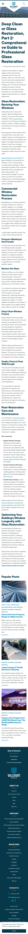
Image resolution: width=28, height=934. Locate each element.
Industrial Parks (14, 871)
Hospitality (14, 862)
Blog (14, 803)
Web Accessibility (14, 912)
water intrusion (8, 476)
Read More (5, 634)
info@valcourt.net (15, 897)
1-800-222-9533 (14, 893)
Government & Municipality (14, 877)
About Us (14, 791)
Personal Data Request (14, 918)
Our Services (14, 756)
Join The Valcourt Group (14, 794)
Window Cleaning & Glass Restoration (14, 818)
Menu (3, 3)
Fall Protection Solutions (14, 834)
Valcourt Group (14, 7)
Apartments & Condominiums (14, 852)
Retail (14, 874)
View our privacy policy (14, 926)
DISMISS (14, 931)
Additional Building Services (14, 837)
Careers (14, 797)
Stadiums (14, 881)
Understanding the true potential (12, 158)
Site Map (14, 915)
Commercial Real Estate (14, 762)
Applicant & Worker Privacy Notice (14, 909)
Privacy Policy (14, 906)
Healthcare (14, 865)
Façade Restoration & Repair (14, 831)
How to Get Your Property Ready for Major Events (13, 615)
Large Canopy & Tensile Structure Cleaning (12, 668)
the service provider (18, 418)
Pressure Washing (14, 822)
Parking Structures (14, 856)
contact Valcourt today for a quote (13, 565)
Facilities (14, 859)
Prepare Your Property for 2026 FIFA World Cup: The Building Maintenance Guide (13, 721)
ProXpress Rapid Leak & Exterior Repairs (14, 825)
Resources (14, 806)
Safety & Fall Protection (10, 605)
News (14, 800)
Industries (14, 759)
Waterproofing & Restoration (12, 607)
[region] (14, 928)
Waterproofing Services (14, 828)
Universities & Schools (14, 868)
